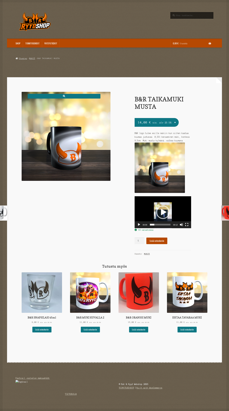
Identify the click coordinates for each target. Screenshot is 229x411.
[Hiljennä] (181, 224)
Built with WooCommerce (149, 388)
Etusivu (23, 58)
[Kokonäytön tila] (186, 224)
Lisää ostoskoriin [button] (42, 329)
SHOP (18, 43)
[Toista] (139, 224)
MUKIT (32, 58)
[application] (163, 212)
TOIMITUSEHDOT (32, 43)
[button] (64, 96)
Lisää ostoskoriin (157, 240)
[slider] (160, 224)
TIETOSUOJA (71, 394)
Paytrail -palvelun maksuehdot (33, 378)
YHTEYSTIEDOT (50, 43)
